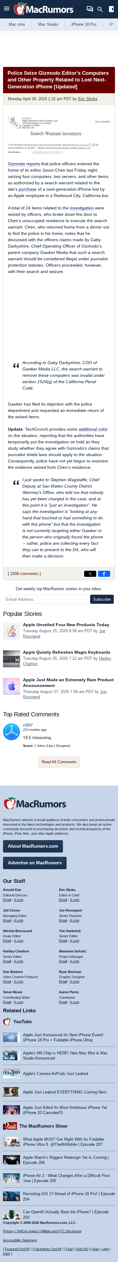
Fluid (69, 1249)
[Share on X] (90, 574)
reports (24, 163)
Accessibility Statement (20, 1240)
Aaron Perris (69, 992)
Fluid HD (81, 1249)
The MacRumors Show (43, 1126)
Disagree (62, 746)
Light (105, 1249)
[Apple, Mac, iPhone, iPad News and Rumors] (43, 16)
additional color (93, 429)
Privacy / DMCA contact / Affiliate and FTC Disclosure (42, 1231)
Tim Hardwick (70, 931)
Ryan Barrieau (70, 972)
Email (7, 900)
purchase (28, 189)
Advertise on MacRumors (35, 862)
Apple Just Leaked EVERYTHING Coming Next (65, 1092)
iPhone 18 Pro (83, 24)
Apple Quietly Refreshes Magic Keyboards (66, 652)
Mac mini (17, 24)
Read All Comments (59, 762)
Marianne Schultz (73, 951)
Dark (6, 1253)
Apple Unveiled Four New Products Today (66, 624)
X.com (18, 900)
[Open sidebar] (111, 9)
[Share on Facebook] (104, 574)
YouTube (22, 1021)
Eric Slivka (87, 99)
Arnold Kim (12, 890)
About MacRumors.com (33, 846)
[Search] (102, 9)
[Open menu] (6, 9)
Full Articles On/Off (47, 1249)
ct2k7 (28, 725)
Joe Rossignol (70, 910)
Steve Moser (12, 992)
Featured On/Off (17, 1249)
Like (50, 746)
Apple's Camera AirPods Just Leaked (55, 1073)
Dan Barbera (13, 972)
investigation (82, 207)
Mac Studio (48, 24)
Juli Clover (11, 910)
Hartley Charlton (16, 951)
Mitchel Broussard (17, 931)
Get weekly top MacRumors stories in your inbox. (59, 589)
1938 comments (24, 573)
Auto (95, 1249)
